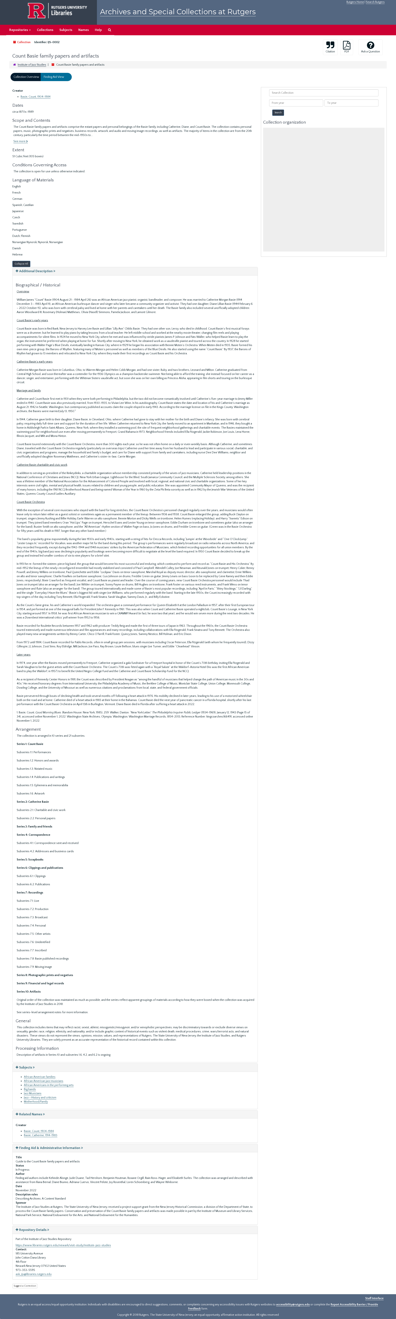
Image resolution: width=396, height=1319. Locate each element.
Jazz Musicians (32, 1093)
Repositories (19, 30)
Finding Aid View (54, 77)
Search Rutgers (375, 2)
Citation (330, 51)
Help (98, 30)
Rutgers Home (355, 2)
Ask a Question (370, 51)
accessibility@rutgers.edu (293, 1304)
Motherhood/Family (36, 1101)
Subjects (65, 30)
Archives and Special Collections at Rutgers (178, 11)
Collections (45, 30)
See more (19, 141)
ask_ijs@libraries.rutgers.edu (34, 1274)
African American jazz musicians (43, 1081)
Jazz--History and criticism (40, 1097)
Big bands (30, 1089)
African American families (39, 1077)
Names (83, 30)
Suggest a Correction (25, 1286)
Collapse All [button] (21, 263)
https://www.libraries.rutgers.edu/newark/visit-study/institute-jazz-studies (63, 1245)
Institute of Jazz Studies (32, 64)
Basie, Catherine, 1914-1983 (40, 1135)
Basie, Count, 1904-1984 (36, 96)
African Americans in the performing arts (49, 1085)
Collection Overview (26, 77)
